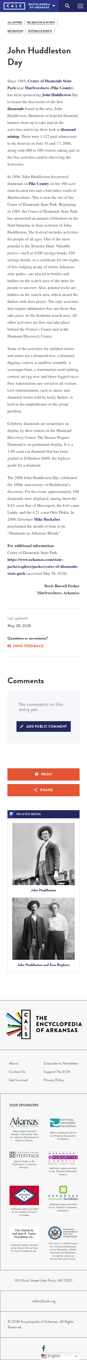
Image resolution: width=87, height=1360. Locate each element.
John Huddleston (56, 95)
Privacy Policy (54, 1080)
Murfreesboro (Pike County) (49, 88)
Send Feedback (28, 646)
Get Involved (18, 1080)
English (53, 1356)
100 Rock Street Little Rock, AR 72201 (43, 1280)
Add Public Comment (46, 726)
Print (46, 774)
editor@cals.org (43, 1301)
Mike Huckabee (47, 519)
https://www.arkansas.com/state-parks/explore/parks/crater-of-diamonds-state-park (42, 566)
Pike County (39, 183)
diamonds (15, 108)
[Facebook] (43, 1348)
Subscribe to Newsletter (61, 1063)
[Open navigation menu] (80, 6)
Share (46, 790)
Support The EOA (57, 1071)
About (13, 1063)
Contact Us (17, 1071)
